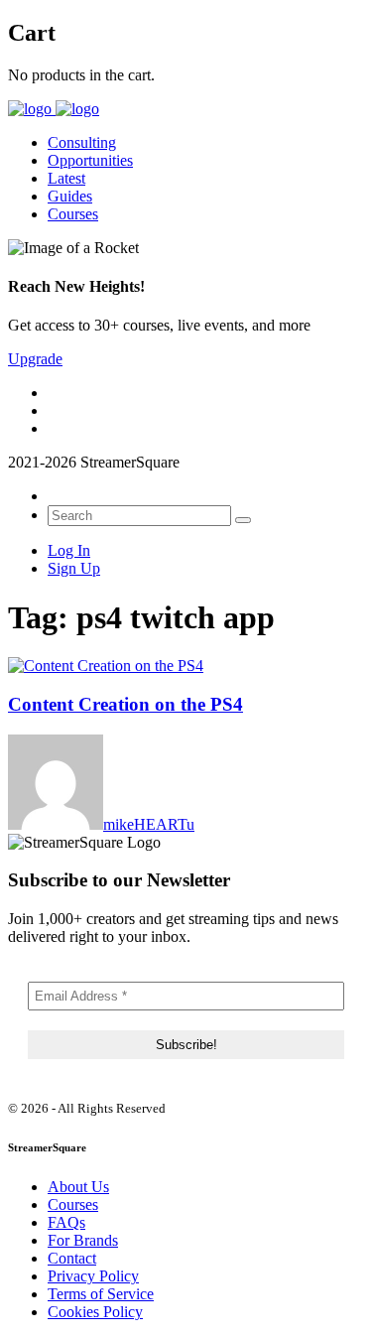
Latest (66, 178)
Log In (69, 550)
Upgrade (35, 358)
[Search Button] (243, 520)
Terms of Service (101, 1293)
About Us (78, 1186)
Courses (73, 213)
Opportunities (90, 160)
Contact (72, 1258)
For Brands (83, 1240)
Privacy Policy (93, 1276)
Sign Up (74, 568)
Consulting (82, 142)
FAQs (66, 1222)
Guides (70, 196)
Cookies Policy (95, 1311)
